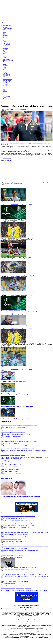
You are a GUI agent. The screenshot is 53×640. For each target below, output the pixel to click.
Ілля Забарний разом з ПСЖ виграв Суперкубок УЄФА (16, 419)
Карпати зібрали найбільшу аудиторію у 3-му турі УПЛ (13, 518)
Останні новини (6, 421)
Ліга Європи (6, 45)
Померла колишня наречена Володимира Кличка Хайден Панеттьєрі (20, 496)
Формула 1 (5, 35)
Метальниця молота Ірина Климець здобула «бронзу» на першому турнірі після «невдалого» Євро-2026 (23, 450)
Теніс (4, 34)
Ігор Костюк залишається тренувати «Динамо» (14, 381)
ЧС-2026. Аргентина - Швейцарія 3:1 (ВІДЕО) (11, 473)
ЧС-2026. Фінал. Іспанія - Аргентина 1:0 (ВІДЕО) (11, 464)
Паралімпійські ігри (7, 28)
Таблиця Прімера (7, 80)
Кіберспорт (5, 39)
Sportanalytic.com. (4, 144)
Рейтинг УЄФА (6, 74)
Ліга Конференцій (7, 46)
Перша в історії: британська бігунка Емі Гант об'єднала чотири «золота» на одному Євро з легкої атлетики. (24, 532)
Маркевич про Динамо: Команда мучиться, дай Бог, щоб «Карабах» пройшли (18, 325)
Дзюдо (4, 67)
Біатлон (4, 64)
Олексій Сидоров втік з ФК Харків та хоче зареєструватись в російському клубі (18, 438)
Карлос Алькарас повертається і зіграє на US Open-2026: (13, 432)
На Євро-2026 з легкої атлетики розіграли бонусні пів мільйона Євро (16, 520)
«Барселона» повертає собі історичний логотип (11, 436)
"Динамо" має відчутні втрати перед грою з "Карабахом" (13, 310)
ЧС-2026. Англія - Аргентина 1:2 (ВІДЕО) (10, 469)
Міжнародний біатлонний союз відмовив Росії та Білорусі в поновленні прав (18, 516)
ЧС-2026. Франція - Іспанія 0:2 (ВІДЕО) (9, 471)
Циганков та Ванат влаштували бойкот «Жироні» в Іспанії (13, 237)
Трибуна (5, 72)
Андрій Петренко (14, 204)
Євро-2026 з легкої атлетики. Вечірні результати (11, 557)
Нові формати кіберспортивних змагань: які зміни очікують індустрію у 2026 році (19, 441)
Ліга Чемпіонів (6, 44)
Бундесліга (5, 52)
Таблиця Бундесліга (7, 79)
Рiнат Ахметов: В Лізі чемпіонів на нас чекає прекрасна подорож (15, 527)
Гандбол (5, 66)
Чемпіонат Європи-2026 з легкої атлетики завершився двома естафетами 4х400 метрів (20, 550)
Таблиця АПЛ (6, 77)
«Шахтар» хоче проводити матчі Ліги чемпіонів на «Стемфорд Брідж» (16, 273)
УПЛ (4, 50)
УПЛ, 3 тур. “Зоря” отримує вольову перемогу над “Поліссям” (14, 536)
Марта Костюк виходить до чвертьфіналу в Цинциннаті (13, 455)
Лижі (4, 69)
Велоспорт (5, 65)
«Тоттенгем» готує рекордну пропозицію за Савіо (11, 429)
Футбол (4, 32)
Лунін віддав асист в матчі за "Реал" (8, 201)
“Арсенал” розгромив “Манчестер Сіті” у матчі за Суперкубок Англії (16, 257)
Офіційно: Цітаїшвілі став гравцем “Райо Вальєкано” (12, 291)
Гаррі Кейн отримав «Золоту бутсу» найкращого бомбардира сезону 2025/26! (18, 448)
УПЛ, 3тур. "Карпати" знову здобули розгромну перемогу (13, 366)
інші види (5, 71)
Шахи (4, 68)
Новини (5, 73)
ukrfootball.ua (8, 160)
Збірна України (6, 59)
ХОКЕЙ (5, 91)
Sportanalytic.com (6, 158)
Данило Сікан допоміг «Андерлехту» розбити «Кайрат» (13, 427)
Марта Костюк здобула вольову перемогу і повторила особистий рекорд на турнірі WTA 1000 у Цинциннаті (24, 546)
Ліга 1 (4, 55)
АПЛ (4, 51)
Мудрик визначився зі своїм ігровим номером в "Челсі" (13, 452)
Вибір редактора (6, 478)
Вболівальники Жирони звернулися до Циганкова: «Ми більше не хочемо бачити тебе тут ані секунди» (23, 343)
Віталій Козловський (17, 183)
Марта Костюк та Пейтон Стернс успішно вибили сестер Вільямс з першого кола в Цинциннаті (22, 523)
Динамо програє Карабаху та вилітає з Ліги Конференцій (13, 219)
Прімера (5, 53)
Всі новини (5, 27)
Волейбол (5, 62)
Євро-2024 (5, 48)
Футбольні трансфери (8, 60)
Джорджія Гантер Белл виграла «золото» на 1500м (12, 555)
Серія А (5, 56)
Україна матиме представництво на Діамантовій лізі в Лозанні (14, 513)
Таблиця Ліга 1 (6, 81)
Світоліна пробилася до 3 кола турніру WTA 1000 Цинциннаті (14, 534)
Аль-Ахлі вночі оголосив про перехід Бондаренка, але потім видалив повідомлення (19, 425)
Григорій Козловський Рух (6, 183)
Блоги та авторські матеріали (9, 30)
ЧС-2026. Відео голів (7, 461)
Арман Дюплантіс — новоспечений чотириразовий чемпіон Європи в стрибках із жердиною (21, 552)
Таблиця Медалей (7, 29)
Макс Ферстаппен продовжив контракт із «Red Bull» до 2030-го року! (16, 445)
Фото (4, 40)
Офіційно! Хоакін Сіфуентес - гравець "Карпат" (11, 443)
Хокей (4, 36)
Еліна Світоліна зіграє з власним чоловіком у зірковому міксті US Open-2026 (17, 525)
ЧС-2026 (5, 49)
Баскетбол (5, 37)
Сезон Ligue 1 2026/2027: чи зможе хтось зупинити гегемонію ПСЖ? (16, 434)
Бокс (4, 33)
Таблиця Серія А (7, 82)
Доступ (4, 57)
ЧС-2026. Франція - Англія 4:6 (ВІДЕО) (9, 466)
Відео (4, 41)
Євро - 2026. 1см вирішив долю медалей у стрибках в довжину (14, 548)
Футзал (4, 61)
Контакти (5, 100)
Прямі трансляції (7, 43)
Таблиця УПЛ (6, 76)
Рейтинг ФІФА (6, 75)
